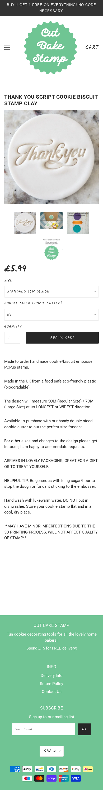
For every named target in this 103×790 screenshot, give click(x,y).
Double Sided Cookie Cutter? (33, 303)
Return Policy (51, 683)
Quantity (12, 326)
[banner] (50, 47)
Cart (92, 47)
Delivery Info (52, 675)
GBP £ (50, 751)
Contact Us (52, 691)
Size (8, 280)
